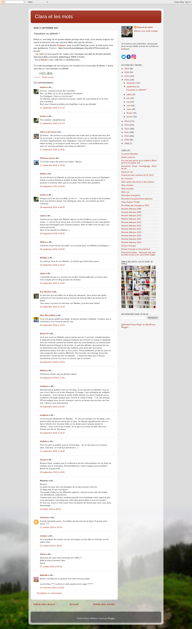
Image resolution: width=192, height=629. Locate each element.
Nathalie (44, 575)
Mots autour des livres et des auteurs (137, 182)
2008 (126, 143)
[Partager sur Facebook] (48, 73)
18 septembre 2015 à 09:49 (52, 249)
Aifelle (43, 174)
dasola (43, 460)
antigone (44, 386)
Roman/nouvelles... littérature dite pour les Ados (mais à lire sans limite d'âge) (138, 253)
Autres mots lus (128, 157)
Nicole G (44, 334)
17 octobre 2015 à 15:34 (51, 527)
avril (129, 106)
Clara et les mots (54, 16)
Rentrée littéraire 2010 (131, 216)
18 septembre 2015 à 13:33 (52, 307)
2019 (126, 69)
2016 (126, 76)
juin (128, 98)
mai (128, 102)
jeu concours (127, 178)
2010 (126, 136)
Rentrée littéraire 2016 (131, 236)
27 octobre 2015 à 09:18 (51, 567)
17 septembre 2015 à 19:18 (52, 165)
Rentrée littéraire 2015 (131, 232)
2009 (126, 140)
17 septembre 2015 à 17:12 (52, 108)
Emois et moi (48, 77)
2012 (126, 129)
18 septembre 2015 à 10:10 (52, 265)
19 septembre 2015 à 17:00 (52, 378)
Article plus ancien (104, 604)
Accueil (74, 604)
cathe (42, 216)
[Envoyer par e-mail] (40, 73)
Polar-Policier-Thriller (130, 202)
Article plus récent (44, 604)
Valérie (43, 370)
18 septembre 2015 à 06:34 (52, 186)
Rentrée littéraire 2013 (131, 226)
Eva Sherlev (45, 292)
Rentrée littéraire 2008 (131, 209)
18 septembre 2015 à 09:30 (52, 233)
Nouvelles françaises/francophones (137, 199)
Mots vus (125, 192)
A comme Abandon (129, 154)
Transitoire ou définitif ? (136, 90)
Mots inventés (127, 189)
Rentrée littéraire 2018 (131, 239)
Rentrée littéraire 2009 (131, 212)
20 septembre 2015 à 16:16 (52, 433)
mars (129, 109)
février (130, 113)
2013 (126, 125)
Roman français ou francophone (135, 249)
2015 (126, 80)
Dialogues (61, 45)
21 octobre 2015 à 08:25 (51, 546)
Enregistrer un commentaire (49, 593)
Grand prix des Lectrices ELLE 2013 (137, 175)
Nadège (43, 258)
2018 (126, 72)
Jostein (43, 536)
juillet (129, 94)
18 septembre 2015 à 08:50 (52, 207)
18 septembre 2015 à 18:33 (52, 362)
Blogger (111, 618)
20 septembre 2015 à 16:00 (52, 407)
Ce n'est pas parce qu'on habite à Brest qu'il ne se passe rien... (138, 162)
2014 (126, 121)
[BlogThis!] (43, 73)
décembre (131, 83)
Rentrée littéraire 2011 (131, 219)
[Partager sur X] (46, 73)
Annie (43, 554)
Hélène (43, 242)
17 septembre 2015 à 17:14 (52, 123)
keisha (43, 87)
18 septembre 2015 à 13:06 (52, 283)
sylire (42, 273)
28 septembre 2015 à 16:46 (52, 472)
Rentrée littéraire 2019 (131, 242)
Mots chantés (127, 185)
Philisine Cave (47, 158)
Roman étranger (128, 246)
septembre (132, 87)
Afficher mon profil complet (146, 31)
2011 (126, 132)
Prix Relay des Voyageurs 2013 (135, 205)
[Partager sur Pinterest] (51, 73)
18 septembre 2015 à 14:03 (52, 325)
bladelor (44, 441)
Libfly (41, 54)
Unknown (44, 517)
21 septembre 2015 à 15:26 (52, 451)
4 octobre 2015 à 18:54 (50, 509)
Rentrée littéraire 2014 (131, 229)
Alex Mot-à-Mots (48, 315)
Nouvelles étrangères (130, 195)
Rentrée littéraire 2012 (131, 222)
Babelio (44, 60)
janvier (130, 117)
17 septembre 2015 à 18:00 (52, 150)
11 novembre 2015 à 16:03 (52, 588)
